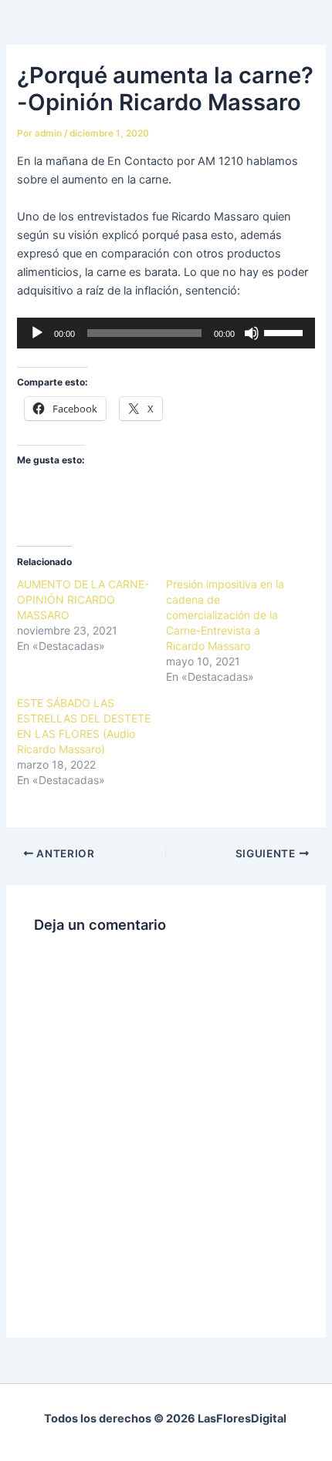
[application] (165, 333)
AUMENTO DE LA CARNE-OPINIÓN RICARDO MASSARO (83, 599)
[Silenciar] (251, 333)
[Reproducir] (37, 333)
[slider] (285, 331)
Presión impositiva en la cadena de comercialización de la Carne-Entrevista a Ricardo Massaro (225, 614)
